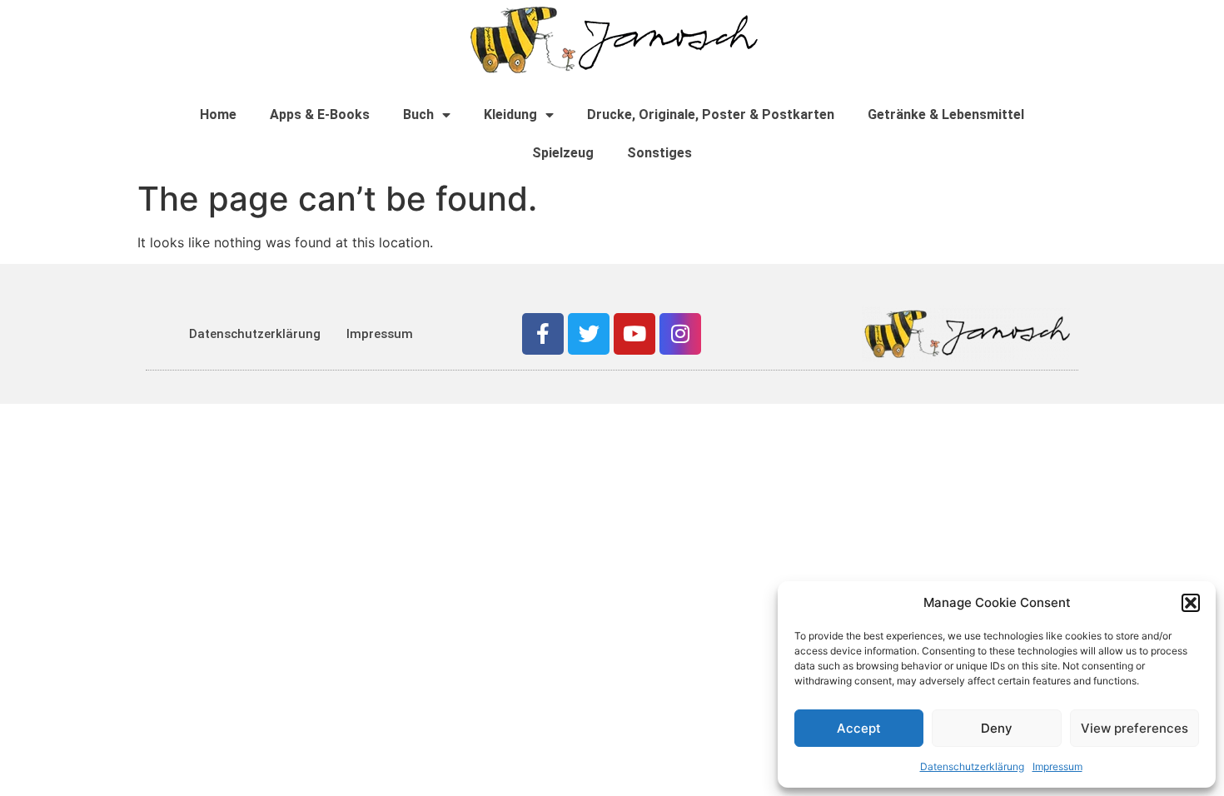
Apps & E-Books (320, 114)
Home (218, 114)
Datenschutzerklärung (972, 766)
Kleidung (510, 114)
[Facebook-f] (543, 334)
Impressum (1057, 766)
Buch (418, 114)
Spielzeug (563, 153)
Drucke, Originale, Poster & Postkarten (710, 114)
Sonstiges (659, 153)
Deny (997, 728)
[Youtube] (634, 334)
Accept (859, 728)
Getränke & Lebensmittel (946, 114)
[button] (1190, 603)
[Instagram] (680, 334)
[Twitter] (589, 334)
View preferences (1134, 728)
